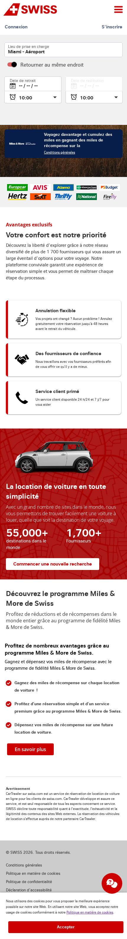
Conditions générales (59, 152)
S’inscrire (112, 27)
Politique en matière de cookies (89, 912)
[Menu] (118, 9)
